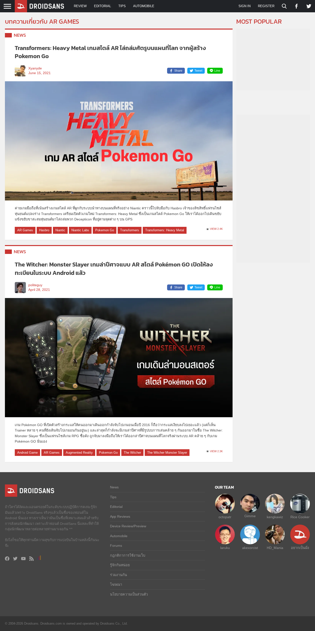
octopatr (225, 517)
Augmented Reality (79, 452)
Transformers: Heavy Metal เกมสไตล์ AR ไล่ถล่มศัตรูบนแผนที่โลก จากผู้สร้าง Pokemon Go (110, 52)
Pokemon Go (104, 230)
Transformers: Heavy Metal (164, 230)
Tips (122, 6)
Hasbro (44, 230)
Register (266, 6)
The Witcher (132, 452)
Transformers (129, 230)
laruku (225, 548)
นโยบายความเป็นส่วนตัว (129, 594)
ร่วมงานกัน (118, 575)
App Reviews (120, 516)
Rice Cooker (300, 517)
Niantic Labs (80, 230)
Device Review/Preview (128, 526)
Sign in (244, 6)
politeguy (35, 285)
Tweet (198, 70)
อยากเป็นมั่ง (300, 548)
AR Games (25, 230)
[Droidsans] (39, 6)
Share (178, 70)
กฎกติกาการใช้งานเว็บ (127, 555)
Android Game (27, 452)
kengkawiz (275, 517)
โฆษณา (116, 584)
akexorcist (250, 548)
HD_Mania (275, 548)
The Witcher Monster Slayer (167, 452)
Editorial (102, 6)
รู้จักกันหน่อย (120, 565)
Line (217, 70)
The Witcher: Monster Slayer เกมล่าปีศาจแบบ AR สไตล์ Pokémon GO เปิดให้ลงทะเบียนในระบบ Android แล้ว (114, 268)
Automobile (143, 6)
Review (80, 6)
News (20, 35)
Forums (116, 546)
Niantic (60, 230)
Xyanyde (35, 68)
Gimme (250, 516)
